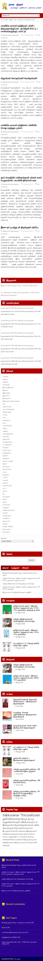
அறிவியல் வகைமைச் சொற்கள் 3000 (25, 842)
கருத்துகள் (15, 568)
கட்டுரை (5, 415)
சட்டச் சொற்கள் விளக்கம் (25, 837)
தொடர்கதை (6, 467)
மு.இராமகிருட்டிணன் (9, 510)
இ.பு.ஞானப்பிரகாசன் (10, 831)
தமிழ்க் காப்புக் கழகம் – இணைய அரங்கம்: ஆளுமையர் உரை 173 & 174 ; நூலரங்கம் (26, 632)
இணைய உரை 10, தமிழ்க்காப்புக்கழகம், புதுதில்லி (17, 592)
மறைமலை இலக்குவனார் (27, 831)
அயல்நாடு (5, 376)
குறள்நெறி (6, 436)
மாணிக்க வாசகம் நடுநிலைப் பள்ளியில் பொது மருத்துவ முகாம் (19, 126)
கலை (4, 423)
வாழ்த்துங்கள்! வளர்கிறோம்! (10, 937)
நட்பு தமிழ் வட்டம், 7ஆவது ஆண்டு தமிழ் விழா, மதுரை (26, 644)
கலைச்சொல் (19, 839)
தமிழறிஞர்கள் (7, 453)
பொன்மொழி (6, 505)
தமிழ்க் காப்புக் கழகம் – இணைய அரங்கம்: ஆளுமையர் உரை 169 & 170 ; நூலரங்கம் (26, 678)
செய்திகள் (6, 447)
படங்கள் (5, 477)
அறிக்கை (5, 379)
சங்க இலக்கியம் (7, 442)
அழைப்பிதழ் (6, 385)
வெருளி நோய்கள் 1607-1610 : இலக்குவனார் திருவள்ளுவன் (17, 333)
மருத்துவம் (6, 507)
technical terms (8, 839)
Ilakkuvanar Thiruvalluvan (21, 815)
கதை (4, 417)
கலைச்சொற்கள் (7, 426)
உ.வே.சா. (5, 837)
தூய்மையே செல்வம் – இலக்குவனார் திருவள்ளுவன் (24, 759)
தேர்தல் (5, 464)
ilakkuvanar (14, 818)
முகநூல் (5, 513)
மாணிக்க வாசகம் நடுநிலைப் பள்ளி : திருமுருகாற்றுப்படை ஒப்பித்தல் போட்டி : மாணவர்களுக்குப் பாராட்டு (19, 28)
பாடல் (4, 488)
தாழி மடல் (33, 822)
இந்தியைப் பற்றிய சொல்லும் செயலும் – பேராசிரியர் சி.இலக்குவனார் (19, 285)
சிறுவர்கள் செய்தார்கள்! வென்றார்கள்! (19, 78)
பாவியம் (5, 491)
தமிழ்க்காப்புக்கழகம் (10, 834)
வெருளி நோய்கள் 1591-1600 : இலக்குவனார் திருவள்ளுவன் (17, 358)
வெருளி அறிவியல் (8, 526)
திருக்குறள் (6, 458)
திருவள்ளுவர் (8, 828)
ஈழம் (4, 404)
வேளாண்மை (6, 532)
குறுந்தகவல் (6, 439)
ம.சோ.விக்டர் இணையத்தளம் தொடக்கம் (13, 932)
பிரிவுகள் (25, 568)
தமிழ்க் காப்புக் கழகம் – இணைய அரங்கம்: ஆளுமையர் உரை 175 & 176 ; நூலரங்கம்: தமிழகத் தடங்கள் (21, 579)
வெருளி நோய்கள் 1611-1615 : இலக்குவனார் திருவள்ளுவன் (17, 320)
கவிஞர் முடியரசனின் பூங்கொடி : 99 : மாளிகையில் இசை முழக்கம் (26, 770)
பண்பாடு (5, 483)
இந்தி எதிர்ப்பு (6, 393)
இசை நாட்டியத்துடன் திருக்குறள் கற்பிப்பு (19, 227)
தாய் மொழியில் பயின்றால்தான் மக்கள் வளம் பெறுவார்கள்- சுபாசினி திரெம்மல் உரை (21, 179)
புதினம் (5, 499)
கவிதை (5, 428)
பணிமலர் (5, 480)
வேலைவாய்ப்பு (7, 529)
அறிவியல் (5, 382)
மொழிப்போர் (6, 518)
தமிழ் (15, 828)
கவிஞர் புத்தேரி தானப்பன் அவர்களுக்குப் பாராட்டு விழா (18, 584)
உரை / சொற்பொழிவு (8, 409)
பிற (3, 494)
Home (10, 19)
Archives (3, 538)
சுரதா (11, 842)
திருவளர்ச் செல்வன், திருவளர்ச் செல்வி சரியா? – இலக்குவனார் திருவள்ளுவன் (25, 701)
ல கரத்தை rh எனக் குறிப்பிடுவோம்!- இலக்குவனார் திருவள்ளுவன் (24, 714)
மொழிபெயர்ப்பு (7, 516)
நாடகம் (5, 472)
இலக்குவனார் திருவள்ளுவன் (11, 35)
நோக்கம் (4, 927)
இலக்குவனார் (7, 398)
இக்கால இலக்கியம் (8, 387)
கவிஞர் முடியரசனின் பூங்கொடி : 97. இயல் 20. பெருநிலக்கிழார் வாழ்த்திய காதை (26, 793)
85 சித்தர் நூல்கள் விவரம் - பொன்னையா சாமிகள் (16, 923)
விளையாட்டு (6, 521)
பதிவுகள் (5, 568)
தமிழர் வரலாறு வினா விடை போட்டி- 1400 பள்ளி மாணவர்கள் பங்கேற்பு (19, 943)
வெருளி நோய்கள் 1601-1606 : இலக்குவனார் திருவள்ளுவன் (17, 345)
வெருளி (5, 524)
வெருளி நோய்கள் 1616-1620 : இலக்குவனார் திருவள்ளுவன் (17, 308)
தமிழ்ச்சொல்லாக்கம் (25, 828)
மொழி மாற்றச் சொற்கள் (26, 834)
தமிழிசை (5, 456)
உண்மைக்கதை (7, 407)
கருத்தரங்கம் (6, 420)
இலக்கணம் (6, 396)
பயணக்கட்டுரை (7, 486)
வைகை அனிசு (33, 825)
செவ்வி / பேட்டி (7, 450)
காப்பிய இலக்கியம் (8, 434)
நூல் (5, 819)
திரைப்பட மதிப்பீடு (8, 461)
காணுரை (5, 431)
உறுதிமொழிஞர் (7, 412)
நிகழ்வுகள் (6, 475)
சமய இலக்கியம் (7, 445)
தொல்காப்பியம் (7, 469)
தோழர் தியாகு (29, 839)
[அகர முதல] (21, 9)
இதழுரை (5, 390)
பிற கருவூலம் (6, 496)
